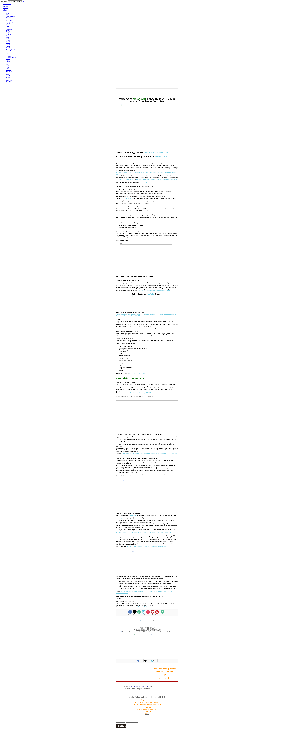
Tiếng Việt (8, 81)
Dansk (7, 26)
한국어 (8, 47)
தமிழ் (7, 74)
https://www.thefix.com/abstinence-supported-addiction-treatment (154, 290)
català (7, 19)
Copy (24, 1)
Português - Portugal (11, 57)
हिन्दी (7, 36)
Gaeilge (8, 38)
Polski (7, 54)
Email (144, 614)
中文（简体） (9, 20)
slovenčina (8, 70)
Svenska (8, 64)
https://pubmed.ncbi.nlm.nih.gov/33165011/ (138, 606)
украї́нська (9, 80)
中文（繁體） (9, 22)
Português (8, 56)
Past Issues (5, 8)
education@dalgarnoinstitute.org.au (154, 629)
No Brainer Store (163, 614)
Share (140, 660)
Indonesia (8, 40)
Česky (7, 25)
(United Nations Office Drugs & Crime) (158, 152)
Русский (8, 60)
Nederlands (9, 29)
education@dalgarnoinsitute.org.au (156, 632)
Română (8, 59)
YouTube (150, 294)
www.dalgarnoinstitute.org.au (141, 629)
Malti (7, 52)
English (8, 12)
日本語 (8, 44)
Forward (155, 660)
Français (8, 32)
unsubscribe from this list (120, 722)
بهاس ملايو (9, 50)
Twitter (7, 4)
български (8, 17)
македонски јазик (10, 49)
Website (139, 614)
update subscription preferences (132, 722)
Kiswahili (8, 63)
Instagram (148, 614)
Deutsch (8, 33)
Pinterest (157, 614)
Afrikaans (8, 15)
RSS (4, 9)
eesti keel (8, 27)
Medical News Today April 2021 (137, 373)
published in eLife (127, 198)
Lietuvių (8, 67)
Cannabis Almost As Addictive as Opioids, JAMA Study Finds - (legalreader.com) (146, 546)
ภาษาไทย (8, 75)
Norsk (7, 53)
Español (8, 61)
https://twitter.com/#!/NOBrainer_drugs (167, 631)
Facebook (130, 614)
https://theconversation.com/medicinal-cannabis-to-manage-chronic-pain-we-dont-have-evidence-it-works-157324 (144, 532)
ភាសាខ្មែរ (8, 46)
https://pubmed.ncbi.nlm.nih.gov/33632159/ (141, 393)
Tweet (147, 660)
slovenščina (9, 71)
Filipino (8, 78)
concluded (121, 518)
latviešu (8, 68)
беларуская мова (10, 16)
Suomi (7, 30)
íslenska (8, 41)
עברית (7, 65)
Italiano (8, 43)
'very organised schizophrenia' (146, 182)
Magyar (8, 37)
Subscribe (5, 6)
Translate (5, 10)
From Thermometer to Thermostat (126, 179)
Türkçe (8, 77)
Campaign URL (4, 1)
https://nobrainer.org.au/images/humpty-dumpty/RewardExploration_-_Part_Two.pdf (156, 179)
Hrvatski (8, 23)
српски (8, 72)
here (129, 240)
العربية (7, 13)
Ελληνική (8, 34)
